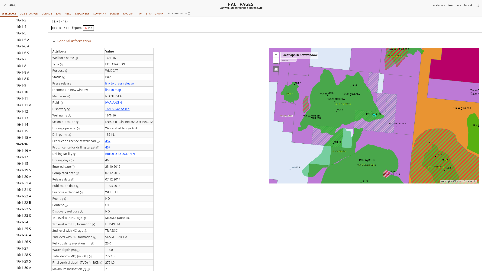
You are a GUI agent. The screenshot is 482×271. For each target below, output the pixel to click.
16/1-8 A (22, 72)
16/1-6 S (22, 52)
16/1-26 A (23, 235)
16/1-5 (21, 33)
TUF (139, 13)
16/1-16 (22, 144)
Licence (46, 13)
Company (99, 13)
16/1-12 (22, 111)
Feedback (454, 5)
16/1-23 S (23, 215)
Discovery (82, 13)
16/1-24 (22, 222)
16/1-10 (22, 92)
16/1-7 (21, 59)
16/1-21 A (23, 183)
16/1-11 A (23, 105)
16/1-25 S (23, 228)
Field (68, 13)
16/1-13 (22, 118)
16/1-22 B (23, 202)
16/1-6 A (22, 46)
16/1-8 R (22, 78)
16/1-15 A (23, 137)
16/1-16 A (23, 150)
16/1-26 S (23, 241)
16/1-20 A (23, 176)
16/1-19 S (23, 170)
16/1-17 (22, 157)
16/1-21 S (23, 189)
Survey (114, 13)
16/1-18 (22, 163)
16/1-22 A (23, 196)
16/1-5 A (22, 39)
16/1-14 (22, 124)
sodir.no (439, 5)
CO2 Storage (29, 13)
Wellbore (9, 13)
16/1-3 (21, 20)
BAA (58, 13)
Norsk (468, 5)
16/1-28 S (23, 254)
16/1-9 (21, 85)
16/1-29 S (23, 261)
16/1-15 (22, 131)
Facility (128, 13)
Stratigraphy (155, 13)
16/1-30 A (23, 267)
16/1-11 (22, 98)
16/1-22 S (23, 209)
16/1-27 (22, 248)
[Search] (477, 5)
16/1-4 (21, 26)
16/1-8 (21, 65)
